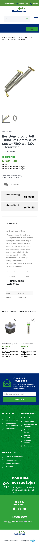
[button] (31, 28)
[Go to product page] (10, 328)
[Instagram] (19, 508)
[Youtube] (25, 508)
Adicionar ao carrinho (15, 320)
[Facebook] (14, 508)
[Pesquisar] (27, 19)
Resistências (10, 151)
